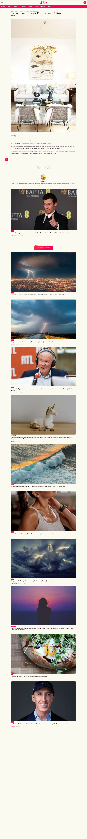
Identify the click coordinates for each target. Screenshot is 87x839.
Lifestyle (42, 6)
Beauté (24, 6)
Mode (49, 6)
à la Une (12, 11)
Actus (9, 6)
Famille (30, 6)
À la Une (3, 6)
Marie (15, 135)
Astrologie (16, 6)
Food (36, 6)
